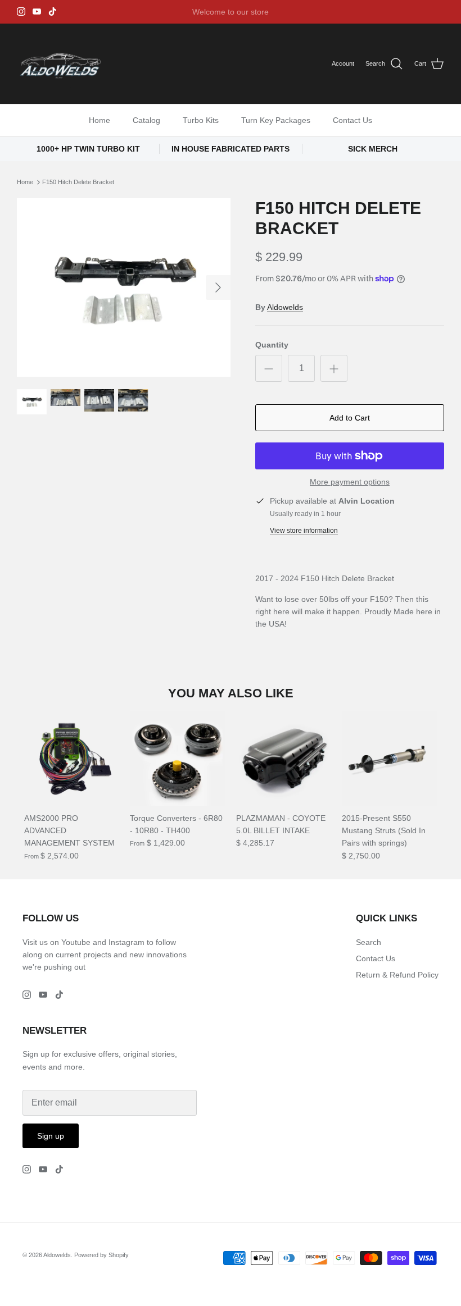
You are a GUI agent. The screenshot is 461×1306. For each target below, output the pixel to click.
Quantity (271, 344)
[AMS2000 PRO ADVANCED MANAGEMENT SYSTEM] (71, 758)
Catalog (146, 120)
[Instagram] (21, 11)
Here (300, 16)
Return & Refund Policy (397, 974)
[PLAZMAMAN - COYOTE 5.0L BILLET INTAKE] (283, 758)
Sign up (50, 1135)
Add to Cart (349, 417)
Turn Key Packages (275, 120)
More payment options (350, 481)
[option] (124, 287)
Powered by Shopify (101, 1255)
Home (99, 120)
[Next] (218, 287)
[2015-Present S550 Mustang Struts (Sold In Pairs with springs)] (389, 758)
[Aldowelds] (60, 64)
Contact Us (352, 120)
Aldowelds (285, 307)
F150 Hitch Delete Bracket (78, 182)
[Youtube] (37, 11)
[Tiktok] (52, 11)
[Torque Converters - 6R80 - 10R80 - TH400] (177, 758)
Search (368, 942)
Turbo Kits (201, 120)
